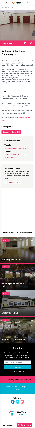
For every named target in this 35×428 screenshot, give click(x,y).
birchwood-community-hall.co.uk (16, 148)
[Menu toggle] (3, 3)
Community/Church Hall (11, 132)
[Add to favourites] (25, 43)
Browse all (9, 425)
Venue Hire (7, 43)
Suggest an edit (14, 182)
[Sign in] (7, 3)
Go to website (26, 425)
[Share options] (31, 43)
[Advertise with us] (32, 3)
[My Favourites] (28, 3)
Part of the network (17, 380)
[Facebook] (13, 402)
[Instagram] (22, 402)
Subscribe (17, 367)
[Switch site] (23, 3)
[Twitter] (17, 402)
